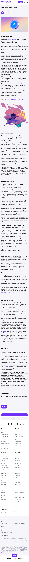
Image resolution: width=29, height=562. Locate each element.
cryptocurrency (11, 39)
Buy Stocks (18, 473)
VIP (19, 523)
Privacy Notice (9, 507)
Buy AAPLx (3, 495)
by (4, 519)
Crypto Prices (4, 452)
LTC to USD (17, 469)
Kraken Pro (7, 523)
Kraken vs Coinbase (19, 502)
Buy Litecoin (3, 486)
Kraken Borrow (4, 447)
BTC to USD (17, 455)
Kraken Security (18, 431)
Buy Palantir (17, 482)
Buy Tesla (17, 477)
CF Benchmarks (15, 528)
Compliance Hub (4, 509)
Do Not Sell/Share (23, 507)
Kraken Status (18, 443)
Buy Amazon (18, 480)
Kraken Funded (4, 448)
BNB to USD (17, 460)
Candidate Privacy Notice (6, 512)
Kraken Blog (17, 434)
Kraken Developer (19, 436)
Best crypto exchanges (20, 501)
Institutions (3, 439)
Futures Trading (4, 436)
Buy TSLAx (3, 494)
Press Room (17, 438)
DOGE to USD (18, 463)
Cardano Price (4, 462)
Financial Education (20, 490)
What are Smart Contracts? (21, 494)
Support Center (18, 445)
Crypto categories (5, 467)
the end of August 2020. (17, 99)
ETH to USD (17, 456)
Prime (5, 532)
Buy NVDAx (3, 492)
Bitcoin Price (3, 455)
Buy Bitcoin (3, 475)
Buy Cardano (4, 482)
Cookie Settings (16, 507)
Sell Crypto (3, 432)
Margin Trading (4, 434)
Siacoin (22, 84)
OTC (7, 532)
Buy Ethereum (4, 477)
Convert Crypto (19, 452)
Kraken (2, 523)
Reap (20, 528)
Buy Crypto (3, 431)
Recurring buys (4, 445)
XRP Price (3, 460)
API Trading (3, 441)
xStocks (10, 528)
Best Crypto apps (19, 499)
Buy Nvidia (17, 475)
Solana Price (3, 463)
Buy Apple (17, 478)
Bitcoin (5, 331)
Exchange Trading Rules (12, 511)
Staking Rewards (5, 443)
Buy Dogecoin (4, 478)
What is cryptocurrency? (20, 492)
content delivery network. (7, 292)
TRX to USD (17, 467)
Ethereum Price (4, 456)
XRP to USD (17, 458)
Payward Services (4, 528)
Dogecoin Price (4, 458)
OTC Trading (4, 438)
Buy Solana (3, 484)
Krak (2, 532)
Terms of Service (4, 511)
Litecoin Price (4, 465)
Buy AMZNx (3, 499)
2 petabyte (23, 87)
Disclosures (20, 511)
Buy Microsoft (18, 484)
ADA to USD (17, 465)
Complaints (17, 447)
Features (3, 428)
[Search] (24, 2)
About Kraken (18, 428)
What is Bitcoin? (18, 495)
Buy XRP (3, 480)
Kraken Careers (18, 432)
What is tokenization (19, 497)
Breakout (16, 523)
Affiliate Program (18, 439)
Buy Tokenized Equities (6, 490)
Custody (10, 532)
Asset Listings (18, 441)
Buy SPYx (3, 497)
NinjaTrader (12, 523)
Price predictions (4, 469)
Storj (17, 84)
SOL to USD (17, 462)
